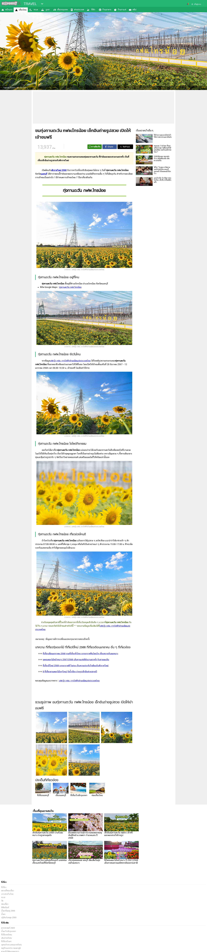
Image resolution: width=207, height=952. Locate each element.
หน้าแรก (8, 9)
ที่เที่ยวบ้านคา (6, 941)
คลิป (134, 9)
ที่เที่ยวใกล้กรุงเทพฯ (78, 795)
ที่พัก (93, 9)
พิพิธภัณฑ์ (5, 907)
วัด (2, 901)
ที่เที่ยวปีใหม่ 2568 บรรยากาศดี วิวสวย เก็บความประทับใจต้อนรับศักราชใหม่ (75, 665)
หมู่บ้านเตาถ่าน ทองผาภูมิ (11, 948)
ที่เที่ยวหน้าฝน (6, 935)
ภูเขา (48, 9)
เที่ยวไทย (22, 10)
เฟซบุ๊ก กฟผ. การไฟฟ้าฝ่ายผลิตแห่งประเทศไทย (70, 360)
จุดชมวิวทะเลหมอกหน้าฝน (11, 945)
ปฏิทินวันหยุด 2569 (8, 917)
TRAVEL (30, 4)
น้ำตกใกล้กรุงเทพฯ (8, 931)
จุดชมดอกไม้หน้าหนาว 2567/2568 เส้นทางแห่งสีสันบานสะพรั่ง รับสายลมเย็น (76, 659)
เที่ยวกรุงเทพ (62, 9)
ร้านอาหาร (106, 9)
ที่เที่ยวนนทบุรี (43, 795)
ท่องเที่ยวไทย (97, 795)
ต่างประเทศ (79, 9)
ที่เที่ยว (3, 887)
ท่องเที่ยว (4, 904)
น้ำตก (3, 914)
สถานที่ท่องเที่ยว (7, 890)
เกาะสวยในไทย (7, 894)
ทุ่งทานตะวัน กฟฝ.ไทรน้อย (70, 287)
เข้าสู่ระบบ (197, 4)
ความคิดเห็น (96, 147)
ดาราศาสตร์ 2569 (8, 928)
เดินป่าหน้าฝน (6, 938)
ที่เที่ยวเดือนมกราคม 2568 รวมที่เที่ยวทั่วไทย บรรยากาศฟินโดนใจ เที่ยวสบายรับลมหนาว (80, 653)
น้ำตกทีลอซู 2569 (8, 911)
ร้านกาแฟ (122, 9)
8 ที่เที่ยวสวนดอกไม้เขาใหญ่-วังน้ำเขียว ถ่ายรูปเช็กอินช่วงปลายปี (70, 671)
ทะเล (36, 9)
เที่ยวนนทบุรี (60, 795)
